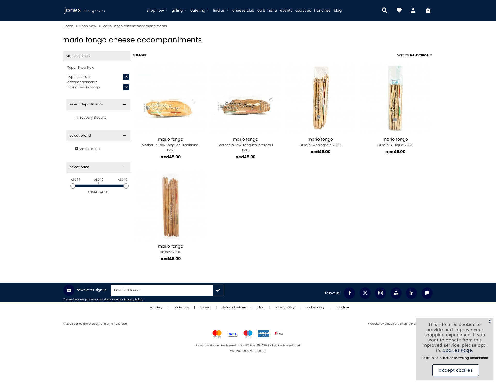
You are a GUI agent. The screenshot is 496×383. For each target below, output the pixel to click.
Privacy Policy (133, 299)
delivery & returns (234, 307)
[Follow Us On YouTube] (396, 293)
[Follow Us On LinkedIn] (411, 293)
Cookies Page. (458, 350)
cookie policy (315, 307)
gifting (178, 10)
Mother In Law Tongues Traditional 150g (170, 144)
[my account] (414, 10)
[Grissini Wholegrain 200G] (320, 99)
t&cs (261, 307)
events (286, 10)
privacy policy (285, 307)
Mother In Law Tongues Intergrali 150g (245, 144)
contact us (181, 307)
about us (303, 10)
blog (338, 10)
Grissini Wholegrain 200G (320, 142)
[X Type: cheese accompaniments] (126, 77)
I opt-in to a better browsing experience (454, 358)
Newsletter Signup (92, 290)
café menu (267, 10)
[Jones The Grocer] (102, 10)
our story (156, 307)
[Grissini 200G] (170, 205)
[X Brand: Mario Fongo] (126, 87)
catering (198, 10)
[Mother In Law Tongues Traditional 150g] (170, 99)
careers (205, 307)
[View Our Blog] (427, 293)
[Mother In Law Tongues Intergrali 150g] (245, 99)
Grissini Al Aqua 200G (395, 142)
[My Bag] (428, 10)
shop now (155, 10)
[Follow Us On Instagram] (380, 293)
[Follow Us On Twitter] (365, 293)
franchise (322, 10)
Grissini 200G (170, 249)
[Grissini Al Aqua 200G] (395, 99)
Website (374, 324)
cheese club (243, 10)
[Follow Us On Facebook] (349, 293)
